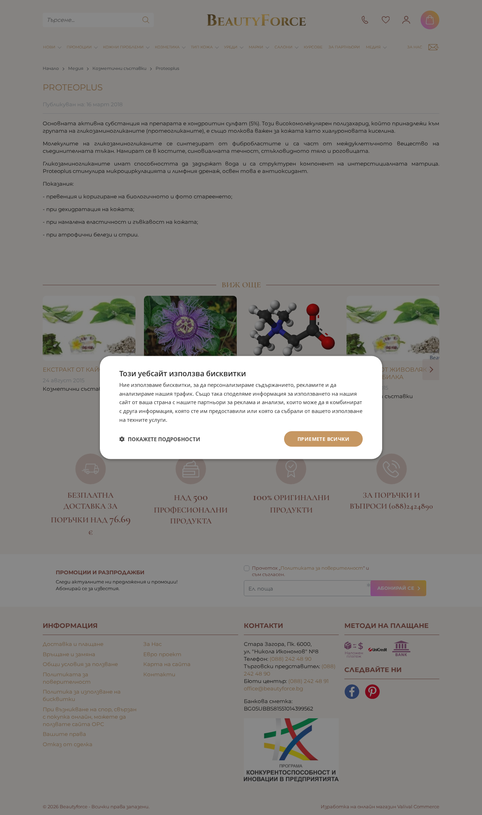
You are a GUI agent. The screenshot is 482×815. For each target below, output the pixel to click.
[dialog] (241, 407)
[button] (159, 439)
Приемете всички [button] (323, 438)
